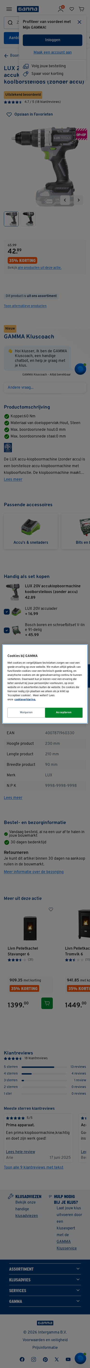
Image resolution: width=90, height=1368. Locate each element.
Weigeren (26, 712)
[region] (45, 684)
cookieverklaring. (25, 699)
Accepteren (64, 712)
